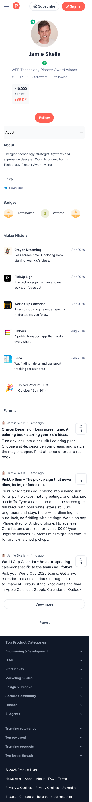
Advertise (69, 787)
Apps (28, 779)
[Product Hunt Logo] (16, 6)
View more (44, 604)
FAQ (51, 779)
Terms (62, 779)
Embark (20, 331)
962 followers (37, 77)
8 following (59, 77)
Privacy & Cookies (18, 787)
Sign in (76, 6)
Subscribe (46, 6)
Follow (44, 117)
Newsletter (13, 779)
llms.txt (10, 796)
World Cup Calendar (29, 304)
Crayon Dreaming (27, 250)
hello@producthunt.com (54, 796)
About (9, 132)
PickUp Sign (23, 277)
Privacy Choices (47, 787)
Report (44, 622)
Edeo (18, 358)
